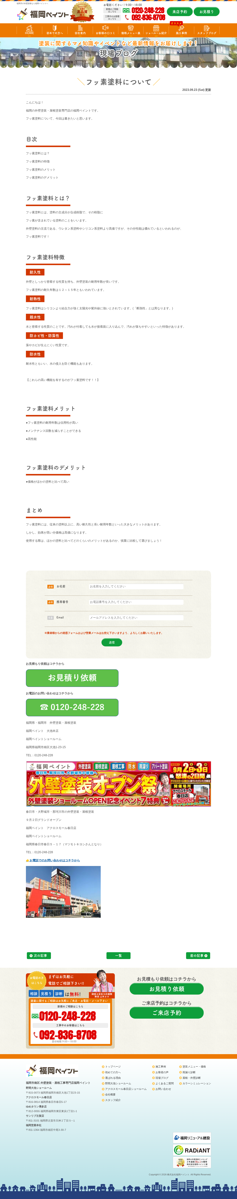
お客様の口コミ (105, 33)
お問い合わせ (163, 1088)
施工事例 (181, 33)
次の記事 (40, 955)
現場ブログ (162, 1077)
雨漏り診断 (189, 1072)
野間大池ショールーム (118, 1083)
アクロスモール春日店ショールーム (126, 1088)
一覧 (118, 955)
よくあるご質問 (165, 1083)
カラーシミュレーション (197, 1083)
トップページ (113, 1066)
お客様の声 (162, 1072)
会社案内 (80, 33)
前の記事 (196, 955)
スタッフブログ (206, 33)
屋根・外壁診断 (192, 1077)
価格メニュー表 (130, 33)
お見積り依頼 (166, 989)
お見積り (206, 12)
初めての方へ (54, 33)
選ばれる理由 (113, 1077)
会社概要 (110, 1094)
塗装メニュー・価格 (194, 1066)
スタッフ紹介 (113, 1100)
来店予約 (179, 12)
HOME (29, 33)
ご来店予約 (166, 1013)
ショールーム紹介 (156, 33)
